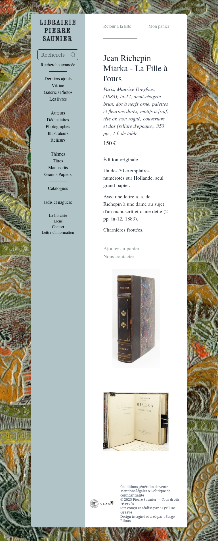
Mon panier (158, 26)
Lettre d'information (58, 232)
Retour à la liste (117, 26)
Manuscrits (58, 167)
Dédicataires (58, 119)
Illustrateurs (58, 133)
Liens (58, 221)
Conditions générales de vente (144, 487)
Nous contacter (118, 256)
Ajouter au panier (121, 248)
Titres (58, 160)
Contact (58, 226)
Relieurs (58, 140)
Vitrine (58, 85)
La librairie (58, 215)
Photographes (58, 126)
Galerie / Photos (58, 92)
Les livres (58, 99)
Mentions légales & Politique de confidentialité (145, 493)
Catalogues (58, 188)
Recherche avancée (58, 64)
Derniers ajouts (58, 78)
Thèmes (58, 154)
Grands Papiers (58, 174)
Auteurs (58, 113)
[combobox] (58, 55)
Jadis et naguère (58, 202)
